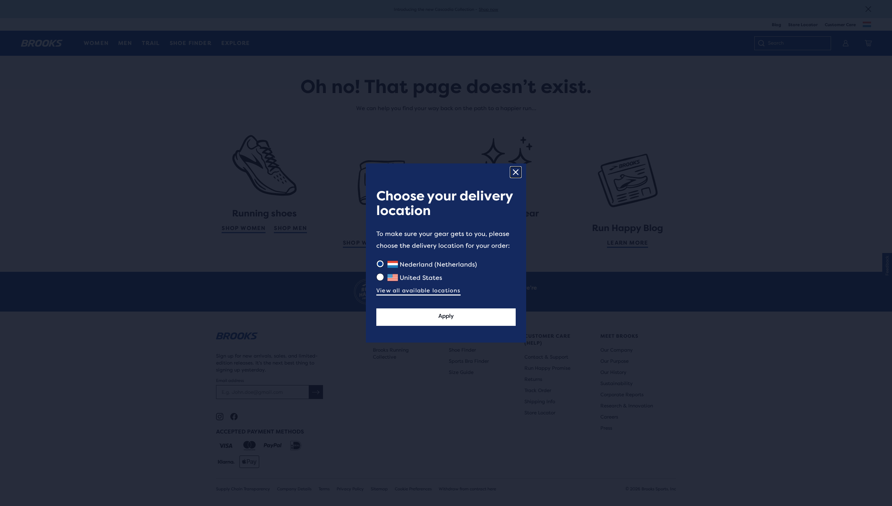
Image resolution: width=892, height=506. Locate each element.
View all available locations (418, 290)
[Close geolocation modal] (515, 172)
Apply (446, 316)
